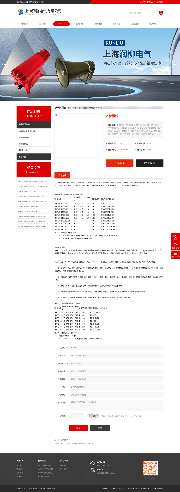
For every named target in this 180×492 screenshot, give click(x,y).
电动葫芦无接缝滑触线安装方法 (30, 212)
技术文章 (98, 24)
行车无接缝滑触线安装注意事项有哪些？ (33, 217)
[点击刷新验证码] (93, 416)
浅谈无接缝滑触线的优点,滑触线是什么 (33, 186)
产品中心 (61, 24)
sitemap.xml (133, 488)
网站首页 (25, 24)
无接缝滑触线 (24, 138)
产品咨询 (119, 163)
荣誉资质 (116, 24)
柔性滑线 (64, 440)
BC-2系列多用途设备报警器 (46, 465)
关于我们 (43, 24)
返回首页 (143, 2)
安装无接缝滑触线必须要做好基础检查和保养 (33, 227)
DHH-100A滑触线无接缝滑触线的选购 (32, 181)
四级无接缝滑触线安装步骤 (28, 207)
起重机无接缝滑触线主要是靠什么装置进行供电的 (33, 196)
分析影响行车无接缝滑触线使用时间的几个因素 (33, 201)
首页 (69, 108)
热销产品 (42, 461)
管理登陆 (160, 488)
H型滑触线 (22, 150)
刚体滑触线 (23, 144)
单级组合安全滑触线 (26, 131)
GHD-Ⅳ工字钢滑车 (45, 469)
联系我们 (160, 2)
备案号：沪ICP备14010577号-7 (114, 488)
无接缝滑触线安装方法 (27, 191)
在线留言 (151, 2)
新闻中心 (80, 24)
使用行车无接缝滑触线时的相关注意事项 (33, 222)
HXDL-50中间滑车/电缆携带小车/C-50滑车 (77, 443)
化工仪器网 (152, 488)
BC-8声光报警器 (44, 476)
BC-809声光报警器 (45, 473)
